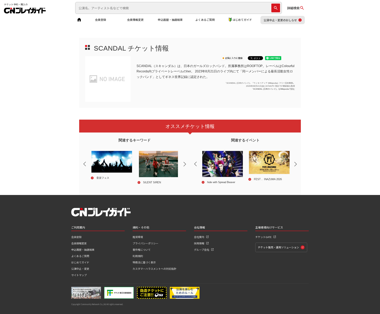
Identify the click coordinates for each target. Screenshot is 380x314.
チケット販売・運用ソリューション (278, 247)
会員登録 (100, 20)
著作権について (142, 250)
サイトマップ (79, 275)
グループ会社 (201, 250)
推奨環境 (138, 237)
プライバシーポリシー (145, 243)
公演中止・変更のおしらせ (280, 20)
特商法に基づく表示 (144, 262)
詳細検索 (293, 8)
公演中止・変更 (80, 269)
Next (188, 166)
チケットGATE (263, 237)
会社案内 (199, 237)
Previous (81, 161)
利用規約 (138, 256)
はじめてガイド (242, 20)
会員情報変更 (135, 20)
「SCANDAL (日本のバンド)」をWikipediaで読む (273, 89)
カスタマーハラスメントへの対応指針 (154, 269)
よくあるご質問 (205, 20)
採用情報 (199, 243)
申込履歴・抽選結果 (170, 20)
